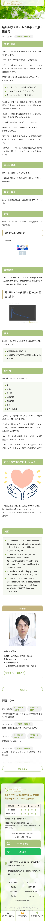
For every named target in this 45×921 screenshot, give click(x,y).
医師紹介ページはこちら (14, 673)
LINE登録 (22, 851)
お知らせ (31, 896)
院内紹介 (13, 896)
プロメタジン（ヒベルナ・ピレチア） (22, 87)
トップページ (13, 882)
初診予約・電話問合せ (8, 917)
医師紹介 (13, 887)
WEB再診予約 (22, 843)
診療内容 (31, 887)
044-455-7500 (23, 836)
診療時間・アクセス (32, 891)
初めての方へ (31, 882)
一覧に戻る (22, 689)
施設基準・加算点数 (22, 901)
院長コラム (13, 891)
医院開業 (22, 910)
